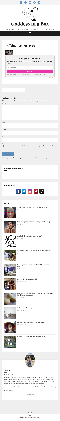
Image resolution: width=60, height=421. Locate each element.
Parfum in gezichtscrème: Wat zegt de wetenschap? (34, 222)
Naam (4, 122)
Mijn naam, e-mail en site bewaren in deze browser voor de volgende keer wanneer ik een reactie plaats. (28, 147)
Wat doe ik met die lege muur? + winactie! (31, 308)
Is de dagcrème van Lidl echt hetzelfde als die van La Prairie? (34, 265)
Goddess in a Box (30, 23)
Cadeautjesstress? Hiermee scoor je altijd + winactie (34, 250)
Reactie (4, 103)
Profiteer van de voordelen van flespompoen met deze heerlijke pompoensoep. (35, 294)
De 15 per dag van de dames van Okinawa (30, 322)
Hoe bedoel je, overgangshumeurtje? (29, 236)
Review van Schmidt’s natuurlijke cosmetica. (31, 336)
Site (3, 136)
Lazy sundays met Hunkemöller (27, 279)
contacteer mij (23, 417)
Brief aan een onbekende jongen (13, 90)
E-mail (4, 129)
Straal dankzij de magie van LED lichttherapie (32, 207)
